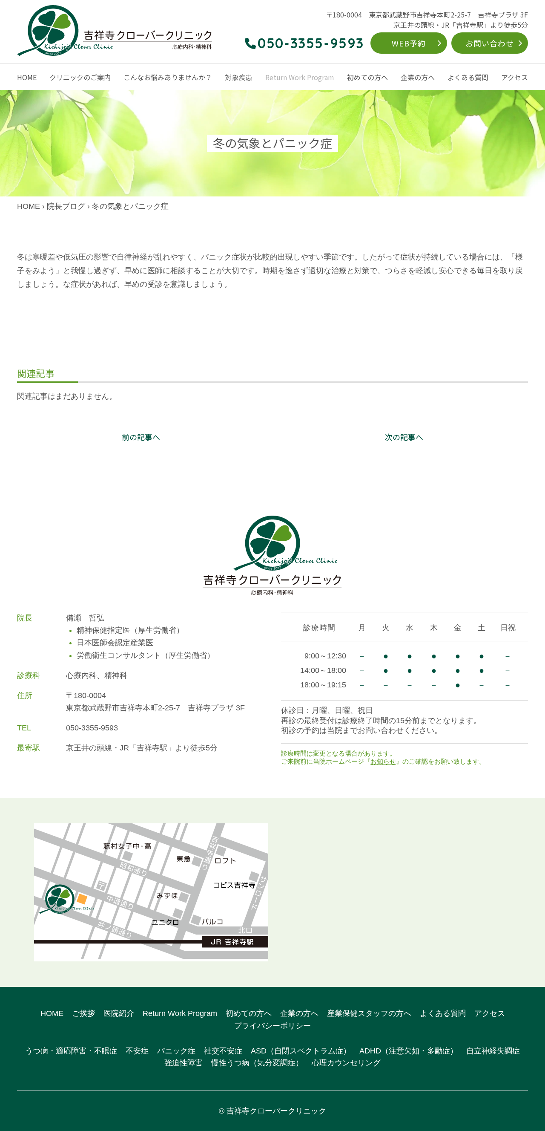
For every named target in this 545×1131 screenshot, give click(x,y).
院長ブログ (66, 206)
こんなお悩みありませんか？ (167, 77)
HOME (27, 77)
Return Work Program (299, 77)
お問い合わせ (489, 43)
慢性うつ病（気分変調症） (257, 1063)
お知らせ (383, 761)
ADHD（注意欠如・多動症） (408, 1051)
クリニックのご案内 (80, 77)
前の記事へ (141, 436)
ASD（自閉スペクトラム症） (301, 1051)
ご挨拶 (83, 1013)
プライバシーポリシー (272, 1025)
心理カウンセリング (346, 1063)
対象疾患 (238, 77)
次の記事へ (404, 436)
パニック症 (176, 1051)
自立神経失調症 (493, 1051)
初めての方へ (367, 77)
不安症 (137, 1051)
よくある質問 (467, 77)
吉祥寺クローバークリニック (276, 1111)
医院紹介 (118, 1013)
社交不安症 (223, 1051)
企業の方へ (418, 77)
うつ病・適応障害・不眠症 (71, 1051)
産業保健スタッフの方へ (369, 1013)
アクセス (514, 77)
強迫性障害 (183, 1063)
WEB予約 (409, 43)
